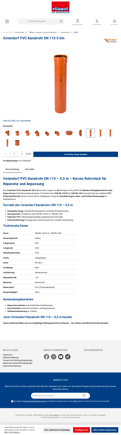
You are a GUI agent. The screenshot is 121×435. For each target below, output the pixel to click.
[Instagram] (53, 356)
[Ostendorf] (110, 40)
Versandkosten (54, 415)
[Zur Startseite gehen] (60, 7)
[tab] (12, 169)
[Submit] (84, 396)
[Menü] (7, 21)
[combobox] (37, 21)
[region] (60, 83)
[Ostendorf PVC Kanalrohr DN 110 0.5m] (60, 83)
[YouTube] (60, 356)
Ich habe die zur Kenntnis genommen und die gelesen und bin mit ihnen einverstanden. (62, 401)
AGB (75, 401)
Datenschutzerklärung (12, 366)
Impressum (7, 355)
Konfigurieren (81, 430)
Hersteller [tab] (29, 169)
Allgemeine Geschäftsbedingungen (17, 363)
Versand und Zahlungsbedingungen (18, 360)
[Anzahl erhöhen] (22, 154)
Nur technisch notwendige (57, 430)
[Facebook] (46, 356)
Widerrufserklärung (11, 357)
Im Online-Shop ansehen (75, 154)
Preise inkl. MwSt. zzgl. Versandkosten (17, 120)
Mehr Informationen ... (12, 432)
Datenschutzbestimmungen (35, 401)
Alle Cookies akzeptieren (104, 430)
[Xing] (67, 356)
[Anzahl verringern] (6, 154)
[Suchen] (61, 21)
